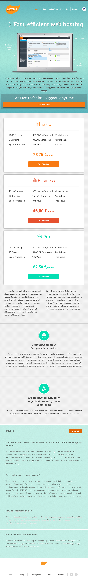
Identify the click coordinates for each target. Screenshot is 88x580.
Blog (67, 9)
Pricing (43, 9)
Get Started (44, 164)
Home (36, 9)
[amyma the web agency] (44, 563)
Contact (74, 9)
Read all (75, 431)
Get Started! (44, 104)
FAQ (61, 9)
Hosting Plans (53, 9)
